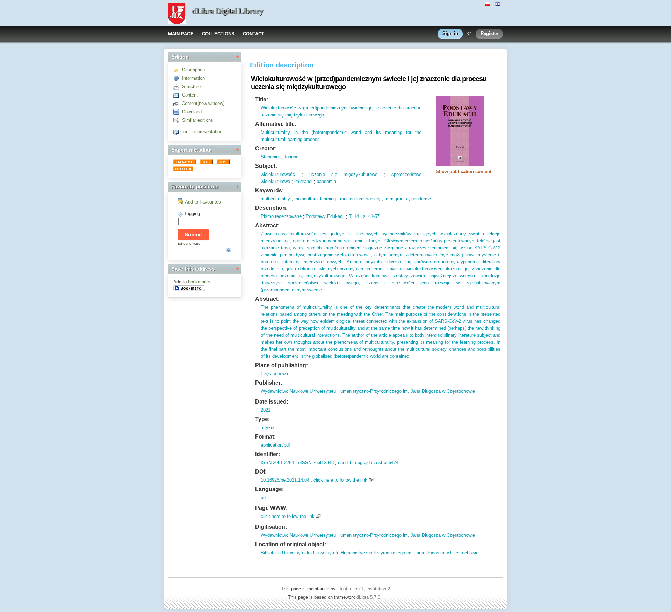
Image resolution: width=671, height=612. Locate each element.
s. (365, 216)
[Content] (177, 95)
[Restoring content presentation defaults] (176, 131)
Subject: (266, 166)
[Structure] (177, 86)
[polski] (488, 3)
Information (193, 78)
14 (356, 216)
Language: (269, 489)
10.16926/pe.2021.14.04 (285, 480)
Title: (261, 99)
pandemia (326, 181)
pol (264, 497)
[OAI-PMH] (185, 162)
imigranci (303, 181)
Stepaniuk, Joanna (279, 156)
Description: (271, 208)
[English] (498, 3)
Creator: (266, 148)
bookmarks (199, 281)
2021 (265, 410)
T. (351, 216)
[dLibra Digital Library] (177, 14)
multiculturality (275, 198)
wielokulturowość (278, 174)
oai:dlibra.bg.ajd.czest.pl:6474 (368, 462)
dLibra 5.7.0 (369, 597)
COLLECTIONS (218, 33)
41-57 (373, 216)
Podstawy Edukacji (325, 216)
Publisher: (268, 383)
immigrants (396, 198)
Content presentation (201, 131)
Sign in (450, 33)
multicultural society (360, 198)
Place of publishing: (281, 365)
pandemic (421, 198)
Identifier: (267, 454)
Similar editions (197, 120)
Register (489, 33)
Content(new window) (203, 103)
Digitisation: (271, 527)
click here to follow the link (340, 480)
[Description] (177, 69)
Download (192, 111)
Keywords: (269, 190)
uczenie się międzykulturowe (343, 174)
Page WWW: (271, 508)
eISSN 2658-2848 (316, 462)
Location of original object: (290, 544)
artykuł (267, 427)
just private (191, 243)
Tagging (192, 213)
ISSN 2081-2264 (277, 462)
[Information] (177, 78)
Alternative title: (275, 124)
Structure (191, 86)
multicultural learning (315, 198)
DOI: (261, 472)
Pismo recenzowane (281, 216)
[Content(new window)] (177, 103)
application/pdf (275, 445)
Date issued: (271, 402)
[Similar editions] (177, 120)
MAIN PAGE (181, 33)
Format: (265, 437)
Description (193, 69)
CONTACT (253, 33)
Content (190, 95)
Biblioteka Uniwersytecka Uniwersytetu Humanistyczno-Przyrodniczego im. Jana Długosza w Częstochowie (369, 552)
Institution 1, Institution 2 (365, 588)
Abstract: (267, 225)
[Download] (177, 111)
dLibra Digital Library (227, 11)
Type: (262, 419)
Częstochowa (274, 373)
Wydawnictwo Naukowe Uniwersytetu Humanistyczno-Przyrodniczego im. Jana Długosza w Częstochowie (368, 391)
